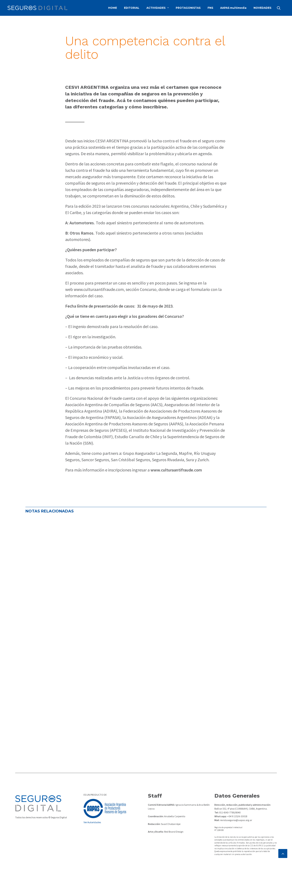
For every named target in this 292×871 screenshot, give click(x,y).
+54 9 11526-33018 (237, 816)
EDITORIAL (131, 7)
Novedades (87, 542)
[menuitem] (112, 8)
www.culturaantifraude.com (99, 289)
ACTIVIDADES (155, 7)
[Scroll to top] (282, 853)
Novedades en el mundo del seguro (53, 542)
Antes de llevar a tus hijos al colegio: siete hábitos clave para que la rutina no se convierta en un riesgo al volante (139, 528)
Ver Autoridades (92, 822)
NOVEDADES (262, 7)
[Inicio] (38, 803)
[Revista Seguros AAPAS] (37, 8)
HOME (112, 7)
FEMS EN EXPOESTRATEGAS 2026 (62, 563)
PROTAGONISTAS (188, 7)
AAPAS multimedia (233, 7)
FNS (210, 7)
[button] (281, 8)
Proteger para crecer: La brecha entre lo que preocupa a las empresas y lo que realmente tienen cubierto (132, 718)
